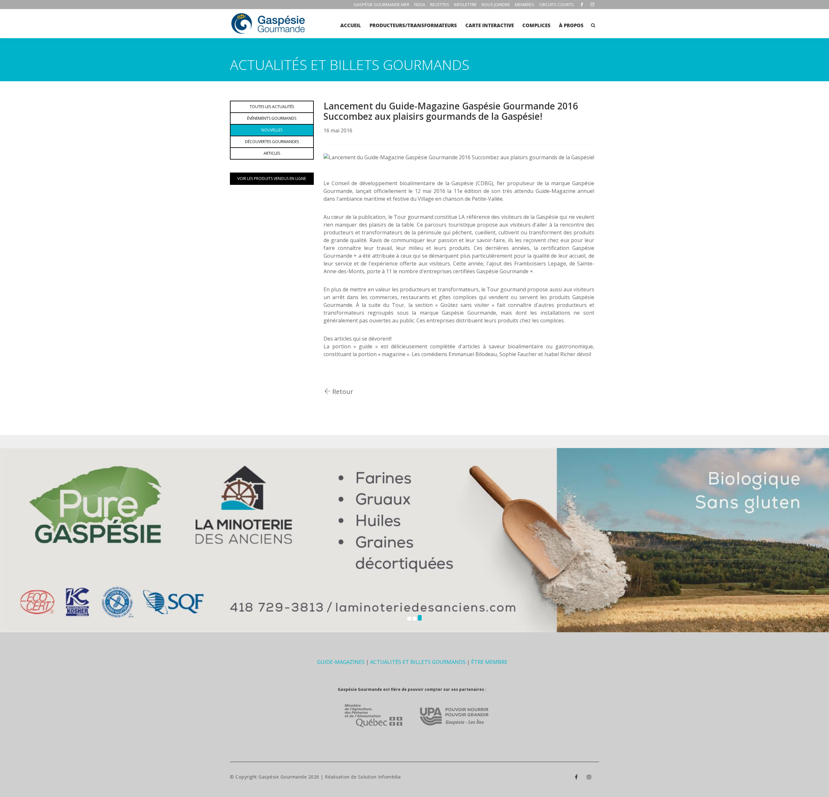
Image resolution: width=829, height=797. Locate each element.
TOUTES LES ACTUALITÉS (272, 106)
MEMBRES (524, 4)
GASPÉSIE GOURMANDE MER (381, 4)
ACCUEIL (350, 25)
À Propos (571, 25)
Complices (536, 25)
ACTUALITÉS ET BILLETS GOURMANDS (418, 662)
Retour (342, 391)
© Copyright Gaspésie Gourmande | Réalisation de (294, 777)
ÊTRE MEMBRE (489, 662)
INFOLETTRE (465, 4)
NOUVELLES (271, 130)
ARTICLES (272, 153)
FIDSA (419, 4)
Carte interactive (489, 25)
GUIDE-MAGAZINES (341, 662)
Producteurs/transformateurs (413, 25)
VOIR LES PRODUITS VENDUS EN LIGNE (271, 178)
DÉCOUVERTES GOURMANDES (272, 141)
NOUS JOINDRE (496, 4)
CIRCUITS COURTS (556, 4)
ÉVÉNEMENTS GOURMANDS (271, 118)
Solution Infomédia (379, 777)
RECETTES (439, 4)
